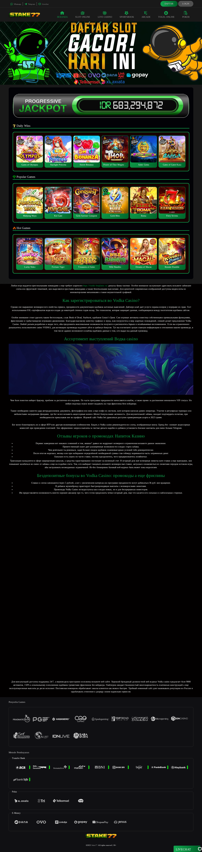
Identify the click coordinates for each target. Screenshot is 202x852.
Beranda (62, 17)
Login (185, 4)
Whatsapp (17, 4)
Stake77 (95, 845)
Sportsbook (127, 17)
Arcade (146, 17)
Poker (186, 17)
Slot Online (82, 17)
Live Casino (105, 17)
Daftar (169, 4)
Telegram (31, 4)
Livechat (45, 4)
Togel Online (166, 17)
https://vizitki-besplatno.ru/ (95, 285)
